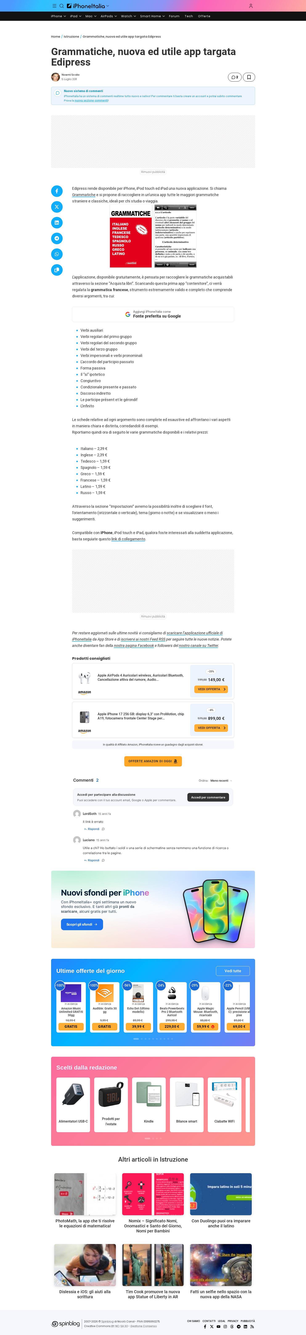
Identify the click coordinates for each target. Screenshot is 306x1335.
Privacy (233, 1321)
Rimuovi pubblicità (153, 172)
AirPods (107, 16)
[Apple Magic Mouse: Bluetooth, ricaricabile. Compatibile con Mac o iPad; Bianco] (205, 993)
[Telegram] (238, 1326)
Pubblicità (248, 1321)
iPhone (56, 16)
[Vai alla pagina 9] (168, 1039)
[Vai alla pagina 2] (142, 1039)
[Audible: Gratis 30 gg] (104, 993)
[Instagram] (225, 1326)
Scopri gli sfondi (79, 924)
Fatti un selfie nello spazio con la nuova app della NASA (221, 1294)
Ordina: (203, 780)
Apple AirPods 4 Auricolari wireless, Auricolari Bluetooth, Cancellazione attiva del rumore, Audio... (141, 677)
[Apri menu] (108, 6)
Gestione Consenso (143, 1326)
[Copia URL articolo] (57, 270)
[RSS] (252, 1326)
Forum (174, 16)
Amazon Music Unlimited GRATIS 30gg (71, 1012)
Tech (189, 16)
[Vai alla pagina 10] (172, 1039)
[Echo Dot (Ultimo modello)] (138, 993)
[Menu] (54, 5)
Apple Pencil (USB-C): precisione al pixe (239, 1012)
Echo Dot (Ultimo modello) (138, 1010)
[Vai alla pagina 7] (161, 1039)
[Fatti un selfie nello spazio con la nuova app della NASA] (221, 1265)
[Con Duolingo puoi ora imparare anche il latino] (221, 1194)
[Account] (251, 6)
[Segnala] (103, 829)
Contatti (209, 1321)
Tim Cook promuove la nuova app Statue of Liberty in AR (153, 1294)
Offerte (204, 16)
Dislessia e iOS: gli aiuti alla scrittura (85, 1294)
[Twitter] (212, 1326)
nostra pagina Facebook (134, 645)
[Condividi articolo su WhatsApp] (57, 254)
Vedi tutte (233, 971)
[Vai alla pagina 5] (153, 1039)
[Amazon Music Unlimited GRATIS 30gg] (71, 993)
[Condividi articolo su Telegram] (57, 238)
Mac (89, 16)
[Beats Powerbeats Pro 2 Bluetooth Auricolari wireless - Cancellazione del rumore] (172, 993)
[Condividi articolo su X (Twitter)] (57, 207)
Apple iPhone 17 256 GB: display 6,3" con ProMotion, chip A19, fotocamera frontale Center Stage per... (141, 716)
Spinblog (107, 1321)
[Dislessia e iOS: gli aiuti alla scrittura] (85, 1265)
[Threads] (232, 1326)
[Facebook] (205, 1326)
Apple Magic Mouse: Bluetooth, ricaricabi (205, 1012)
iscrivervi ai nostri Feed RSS (143, 639)
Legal (221, 1321)
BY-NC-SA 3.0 (119, 1326)
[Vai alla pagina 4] (149, 1039)
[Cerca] (61, 5)
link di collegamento (128, 539)
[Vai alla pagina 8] (164, 1039)
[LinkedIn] (245, 1326)
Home (55, 36)
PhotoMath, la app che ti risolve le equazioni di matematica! (85, 1223)
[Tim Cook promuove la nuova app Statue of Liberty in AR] (153, 1265)
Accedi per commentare (208, 797)
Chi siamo (193, 1321)
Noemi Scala (70, 75)
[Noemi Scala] (55, 77)
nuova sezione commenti (91, 100)
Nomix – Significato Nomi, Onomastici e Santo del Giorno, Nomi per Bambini (153, 1225)
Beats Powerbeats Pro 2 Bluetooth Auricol (172, 1012)
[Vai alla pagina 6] (157, 1039)
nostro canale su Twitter (198, 645)
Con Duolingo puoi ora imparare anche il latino (221, 1223)
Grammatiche (83, 195)
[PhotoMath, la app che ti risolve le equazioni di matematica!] (85, 1194)
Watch (126, 16)
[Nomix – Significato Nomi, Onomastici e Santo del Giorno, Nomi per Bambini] (153, 1194)
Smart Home (150, 16)
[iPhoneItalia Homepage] (86, 5)
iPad (74, 16)
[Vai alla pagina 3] (145, 1039)
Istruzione (71, 36)
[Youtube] (218, 1326)
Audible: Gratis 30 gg (105, 1010)
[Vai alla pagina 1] (136, 1039)
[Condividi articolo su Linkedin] (57, 222)
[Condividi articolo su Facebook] (57, 191)
